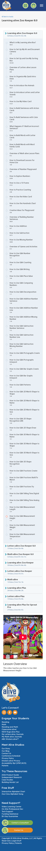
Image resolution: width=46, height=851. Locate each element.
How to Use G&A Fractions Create (23, 472)
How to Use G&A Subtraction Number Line (21, 337)
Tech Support (7, 811)
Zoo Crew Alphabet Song (12, 794)
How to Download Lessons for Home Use (22, 162)
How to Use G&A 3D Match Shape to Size (24, 455)
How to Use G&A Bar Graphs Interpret (21, 378)
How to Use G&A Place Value (21, 277)
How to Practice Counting (20, 191)
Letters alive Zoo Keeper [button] (19, 572)
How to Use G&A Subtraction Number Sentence (21, 328)
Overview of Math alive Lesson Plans (24, 154)
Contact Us (6, 753)
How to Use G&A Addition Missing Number (23, 319)
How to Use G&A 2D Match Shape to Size (24, 412)
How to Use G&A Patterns (20, 386)
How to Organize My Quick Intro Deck (23, 79)
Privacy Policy (8, 758)
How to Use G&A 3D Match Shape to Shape (24, 446)
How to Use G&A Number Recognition (20, 256)
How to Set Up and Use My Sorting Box (24, 61)
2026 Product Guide (10, 775)
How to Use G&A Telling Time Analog (24, 501)
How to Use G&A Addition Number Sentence (24, 301)
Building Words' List (10, 782)
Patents (5, 765)
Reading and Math (10, 727)
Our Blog (5, 751)
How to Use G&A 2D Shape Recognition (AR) (20, 421)
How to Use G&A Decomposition (23, 293)
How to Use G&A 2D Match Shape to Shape (24, 394)
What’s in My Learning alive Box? (23, 44)
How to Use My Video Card (20, 102)
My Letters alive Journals (12, 734)
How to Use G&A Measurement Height (22, 518)
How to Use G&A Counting (20, 263)
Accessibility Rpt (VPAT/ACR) (14, 763)
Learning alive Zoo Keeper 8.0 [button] (22, 34)
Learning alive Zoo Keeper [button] (20, 564)
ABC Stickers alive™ (10, 739)
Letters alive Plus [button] (15, 597)
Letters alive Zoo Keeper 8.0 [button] (21, 547)
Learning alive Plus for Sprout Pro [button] (22, 607)
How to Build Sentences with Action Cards (24, 110)
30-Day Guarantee (10, 816)
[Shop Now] (34, 5)
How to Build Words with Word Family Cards (22, 147)
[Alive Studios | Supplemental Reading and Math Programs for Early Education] (5, 5)
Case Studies (7, 780)
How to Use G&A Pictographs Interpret (22, 362)
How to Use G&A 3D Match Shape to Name (24, 437)
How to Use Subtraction (19, 234)
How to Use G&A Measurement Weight (22, 527)
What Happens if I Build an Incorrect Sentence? (24, 128)
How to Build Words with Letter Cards (22, 138)
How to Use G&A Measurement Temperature (22, 536)
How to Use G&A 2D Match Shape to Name (24, 403)
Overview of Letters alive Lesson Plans (23, 70)
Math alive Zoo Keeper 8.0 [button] (20, 555)
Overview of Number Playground (23, 170)
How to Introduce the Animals (22, 87)
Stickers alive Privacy (11, 761)
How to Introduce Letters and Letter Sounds (25, 95)
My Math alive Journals (12, 737)
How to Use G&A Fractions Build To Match (24, 480)
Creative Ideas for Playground (22, 211)
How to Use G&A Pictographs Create (25, 354)
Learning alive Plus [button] (16, 589)
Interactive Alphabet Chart (13, 791)
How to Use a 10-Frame (19, 184)
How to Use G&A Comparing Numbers (21, 285)
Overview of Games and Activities (23, 248)
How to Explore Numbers (20, 177)
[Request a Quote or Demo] (25, 5)
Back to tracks (8, 17)
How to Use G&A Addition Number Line (24, 310)
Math (4, 724)
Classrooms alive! (9, 729)
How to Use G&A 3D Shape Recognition (20, 464)
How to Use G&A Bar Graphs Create (24, 370)
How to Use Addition (18, 227)
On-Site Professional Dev (12, 809)
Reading (5, 722)
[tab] (23, 34)
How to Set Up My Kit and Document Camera (25, 52)
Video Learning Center (11, 806)
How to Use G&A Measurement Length (22, 509)
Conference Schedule (11, 756)
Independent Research (12, 777)
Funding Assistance (10, 814)
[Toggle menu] (41, 5)
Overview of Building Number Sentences (22, 219)
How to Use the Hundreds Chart (23, 204)
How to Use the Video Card (21, 198)
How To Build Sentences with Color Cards (24, 119)
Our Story (6, 748)
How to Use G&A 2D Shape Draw (23, 429)
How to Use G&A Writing (20, 270)
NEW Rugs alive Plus (10, 732)
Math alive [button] (15, 581)
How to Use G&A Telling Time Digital (24, 495)
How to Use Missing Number (21, 241)
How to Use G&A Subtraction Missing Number (21, 346)
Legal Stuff (16, 841)
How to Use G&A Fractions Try (22, 488)
